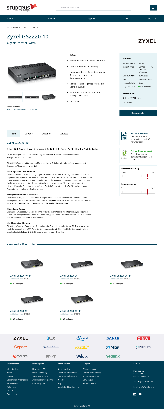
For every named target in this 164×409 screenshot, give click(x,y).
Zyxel (141, 83)
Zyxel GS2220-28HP (120, 275)
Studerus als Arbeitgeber (17, 380)
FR (155, 19)
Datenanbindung (39, 372)
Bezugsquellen (138, 113)
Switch (26, 27)
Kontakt (10, 376)
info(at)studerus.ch (147, 387)
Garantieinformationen (67, 372)
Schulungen (88, 380)
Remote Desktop (90, 383)
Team (9, 372)
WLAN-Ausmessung (91, 376)
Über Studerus (13, 369)
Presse (10, 390)
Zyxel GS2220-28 (69, 275)
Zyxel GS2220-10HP (20, 275)
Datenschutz (12, 394)
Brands (61, 380)
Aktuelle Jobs (12, 383)
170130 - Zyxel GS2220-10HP (17, 110)
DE (149, 19)
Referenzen (12, 387)
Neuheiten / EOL (39, 369)
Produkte (16, 27)
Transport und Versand (67, 376)
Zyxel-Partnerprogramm (42, 380)
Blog (59, 383)
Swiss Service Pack (40, 376)
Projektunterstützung (92, 372)
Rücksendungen (89, 369)
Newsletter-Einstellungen (68, 387)
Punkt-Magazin (38, 383)
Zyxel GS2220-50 (19, 310)
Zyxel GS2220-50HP (70, 310)
